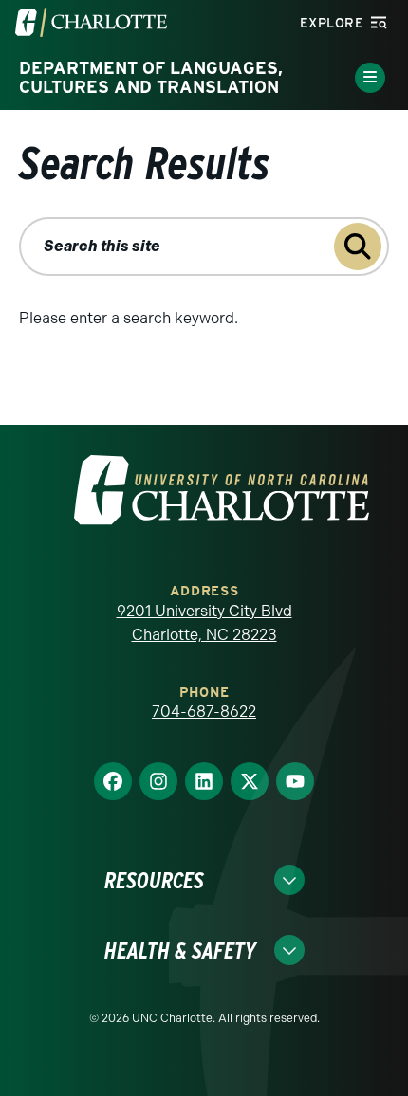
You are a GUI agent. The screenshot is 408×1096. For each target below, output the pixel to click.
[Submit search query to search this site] (357, 246)
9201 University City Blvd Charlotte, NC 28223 (204, 623)
